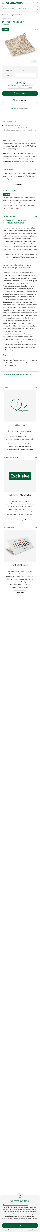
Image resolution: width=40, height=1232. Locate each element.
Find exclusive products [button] (20, 520)
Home (4, 15)
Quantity (9, 75)
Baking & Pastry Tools (15, 15)
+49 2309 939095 (22, 446)
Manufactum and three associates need (15, 1205)
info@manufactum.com (24, 449)
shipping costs (28, 85)
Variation (9, 70)
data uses (24, 1207)
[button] (36, 30)
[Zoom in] (35, 61)
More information (33, 1230)
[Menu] (3, 3)
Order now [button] (20, 592)
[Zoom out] (32, 61)
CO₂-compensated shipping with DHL (20, 88)
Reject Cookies (6, 1230)
